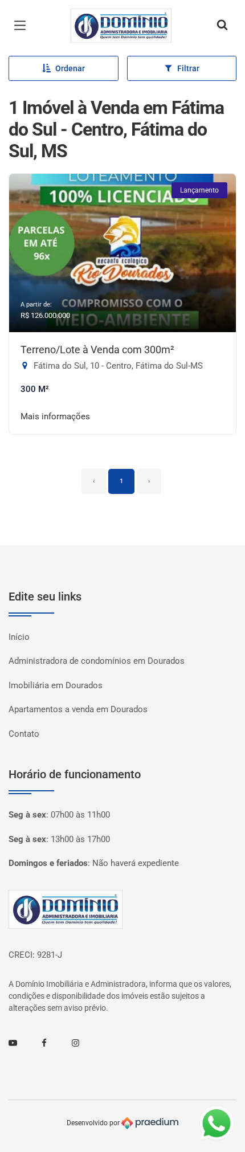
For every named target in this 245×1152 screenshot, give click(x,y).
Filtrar (188, 68)
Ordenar (70, 68)
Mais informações (55, 416)
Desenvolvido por (94, 1123)
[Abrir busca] (222, 25)
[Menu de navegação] (23, 25)
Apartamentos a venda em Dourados (78, 709)
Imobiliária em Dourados (56, 685)
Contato (24, 734)
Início (19, 637)
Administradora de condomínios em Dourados (97, 661)
